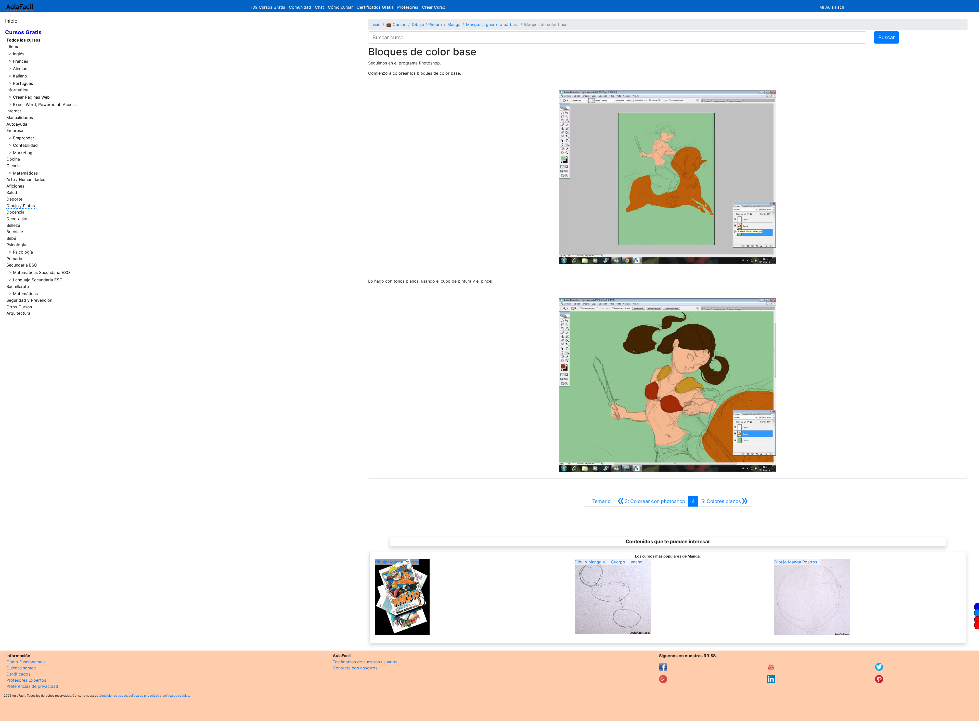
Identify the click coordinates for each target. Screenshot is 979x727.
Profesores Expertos (26, 680)
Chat (319, 7)
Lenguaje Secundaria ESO (37, 279)
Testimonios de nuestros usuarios (365, 661)
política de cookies (175, 695)
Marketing (22, 152)
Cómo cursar (340, 7)
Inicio (11, 21)
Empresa (14, 130)
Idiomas (13, 46)
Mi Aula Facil (831, 7)
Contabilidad (25, 145)
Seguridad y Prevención (29, 300)
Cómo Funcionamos (25, 661)
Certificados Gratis (375, 7)
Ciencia (13, 165)
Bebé (11, 238)
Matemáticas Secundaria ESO (41, 272)
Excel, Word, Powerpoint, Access (44, 104)
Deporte (14, 199)
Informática (17, 89)
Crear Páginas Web (31, 97)
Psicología (16, 244)
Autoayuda (16, 124)
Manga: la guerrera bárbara (492, 24)
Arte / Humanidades (25, 179)
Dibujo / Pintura (21, 205)
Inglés (18, 53)
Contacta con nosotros (355, 667)
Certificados (18, 674)
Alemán (20, 68)
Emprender (23, 137)
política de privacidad (143, 695)
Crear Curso (433, 7)
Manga (453, 24)
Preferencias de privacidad (32, 686)
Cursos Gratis (23, 32)
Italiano (20, 75)
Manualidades (19, 117)
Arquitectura (18, 313)
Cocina (13, 159)
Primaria (14, 258)
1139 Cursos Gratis (267, 7)
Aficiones (15, 186)
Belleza (13, 225)
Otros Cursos (19, 306)
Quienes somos (21, 667)
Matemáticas (25, 173)
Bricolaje (14, 231)
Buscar (886, 37)
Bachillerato (17, 286)
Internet (13, 110)
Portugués (23, 83)
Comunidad (300, 7)
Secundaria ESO (21, 265)
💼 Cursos (396, 24)
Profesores (407, 7)
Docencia (15, 212)
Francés (20, 61)
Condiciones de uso (113, 695)
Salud (11, 192)
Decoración (17, 218)
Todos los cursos (23, 40)
